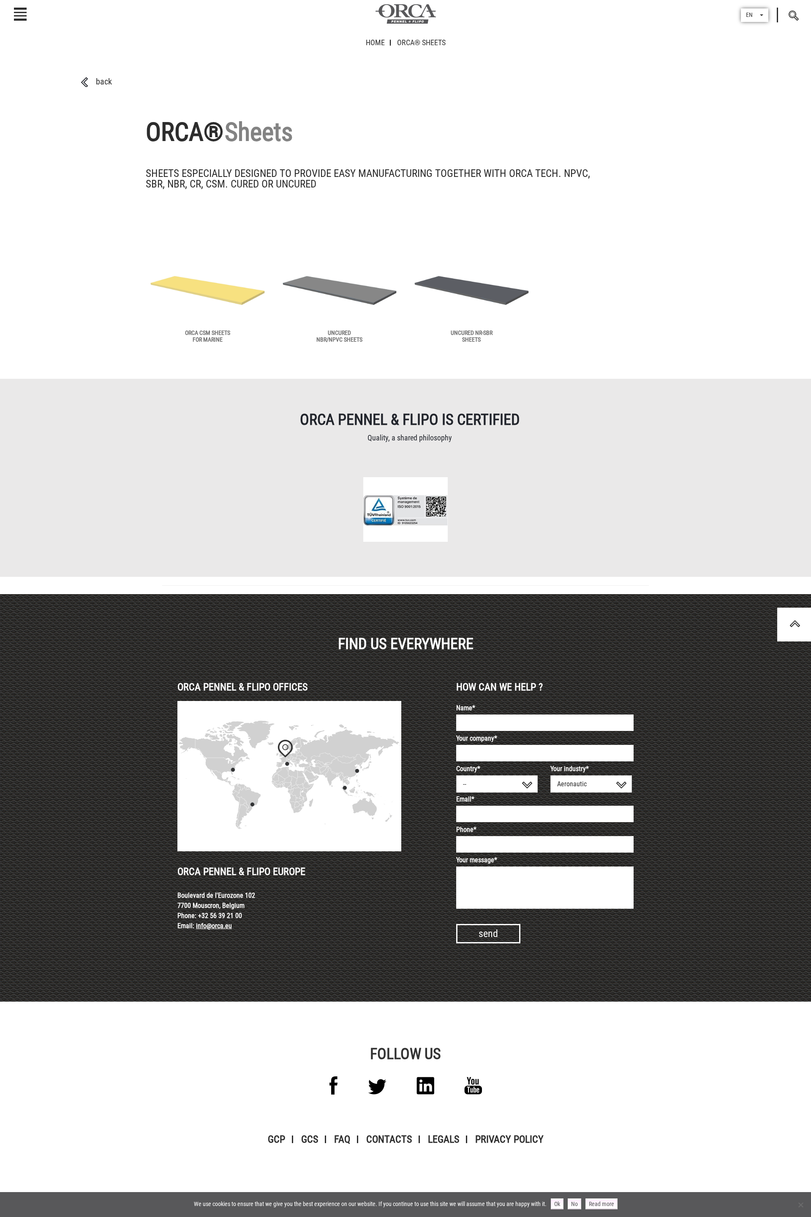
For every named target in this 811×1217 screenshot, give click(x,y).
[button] (754, 15)
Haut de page (794, 624)
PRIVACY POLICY (509, 1139)
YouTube (473, 1086)
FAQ (342, 1139)
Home (375, 42)
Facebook (333, 1085)
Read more (601, 1204)
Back (104, 81)
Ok (557, 1204)
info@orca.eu (214, 926)
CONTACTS (389, 1139)
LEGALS (443, 1139)
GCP (276, 1139)
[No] (800, 1205)
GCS (309, 1139)
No (574, 1204)
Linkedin (425, 1086)
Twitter (377, 1087)
